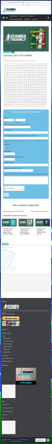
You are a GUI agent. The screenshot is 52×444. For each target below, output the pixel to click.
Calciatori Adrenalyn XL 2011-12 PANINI (14, 211)
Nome (6, 118)
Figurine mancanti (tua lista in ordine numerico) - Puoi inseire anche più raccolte (26, 174)
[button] (34, 16)
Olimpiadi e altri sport (7, 269)
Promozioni (27, 19)
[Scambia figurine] (11, 304)
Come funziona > (6, 404)
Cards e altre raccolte (8, 253)
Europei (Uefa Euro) (7, 258)
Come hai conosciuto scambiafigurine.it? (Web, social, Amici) (21, 136)
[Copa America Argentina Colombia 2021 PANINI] (42, 219)
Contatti (34, 19)
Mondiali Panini (6, 262)
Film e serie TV (5, 265)
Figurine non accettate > (7, 411)
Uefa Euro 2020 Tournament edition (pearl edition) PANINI (25, 231)
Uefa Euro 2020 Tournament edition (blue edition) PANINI (8, 231)
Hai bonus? (7, 144)
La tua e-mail (8, 130)
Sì (6, 146)
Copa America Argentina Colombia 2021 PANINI (41, 231)
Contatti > (4, 418)
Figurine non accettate (15, 19)
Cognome (17, 122)
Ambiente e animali (6, 247)
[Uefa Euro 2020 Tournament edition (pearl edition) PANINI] (26, 219)
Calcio (13, 52)
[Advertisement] (26, 282)
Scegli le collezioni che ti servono (13, 168)
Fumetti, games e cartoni (7, 267)
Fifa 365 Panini (6, 260)
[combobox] (18, 170)
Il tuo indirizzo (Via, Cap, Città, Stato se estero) (16, 125)
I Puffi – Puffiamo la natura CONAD (39, 211)
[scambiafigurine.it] (3, 17)
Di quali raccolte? (9, 162)
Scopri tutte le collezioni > (8, 408)
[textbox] (18, 170)
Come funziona (13, 16)
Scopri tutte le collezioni (26, 16)
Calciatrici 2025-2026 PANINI (31, 2)
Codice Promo (7, 151)
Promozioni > (5, 414)
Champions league (7, 256)
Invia (6, 194)
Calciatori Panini (7, 52)
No (6, 148)
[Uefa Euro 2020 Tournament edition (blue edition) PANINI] (9, 219)
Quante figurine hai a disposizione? (14, 157)
